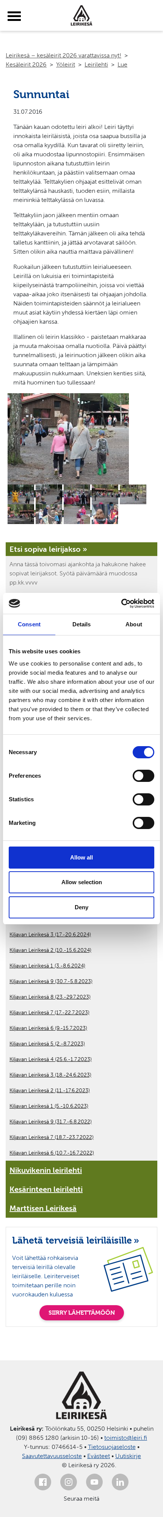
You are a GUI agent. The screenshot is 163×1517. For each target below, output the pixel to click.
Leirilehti (96, 64)
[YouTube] (94, 1482)
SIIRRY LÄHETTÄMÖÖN (82, 1312)
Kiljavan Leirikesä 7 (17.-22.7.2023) (49, 1012)
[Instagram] (68, 1482)
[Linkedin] (120, 1482)
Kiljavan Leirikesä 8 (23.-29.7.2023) (50, 997)
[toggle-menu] (14, 16)
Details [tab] (81, 624)
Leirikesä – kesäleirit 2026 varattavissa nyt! (63, 55)
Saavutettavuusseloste (52, 1456)
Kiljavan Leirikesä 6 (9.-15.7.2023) (48, 1028)
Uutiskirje (128, 1456)
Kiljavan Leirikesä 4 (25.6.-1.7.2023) (50, 1059)
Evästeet (98, 1456)
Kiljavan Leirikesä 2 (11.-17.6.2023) (49, 1090)
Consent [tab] (29, 624)
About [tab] (133, 624)
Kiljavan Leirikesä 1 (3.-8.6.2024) (47, 966)
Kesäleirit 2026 (26, 64)
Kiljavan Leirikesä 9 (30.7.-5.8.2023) (50, 981)
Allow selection (81, 882)
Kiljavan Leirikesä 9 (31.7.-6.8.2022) (50, 1121)
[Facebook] (42, 1482)
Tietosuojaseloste (112, 1446)
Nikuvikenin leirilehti (45, 1170)
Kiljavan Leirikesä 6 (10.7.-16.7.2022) (51, 1153)
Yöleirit (65, 64)
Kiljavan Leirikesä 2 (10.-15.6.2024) (50, 950)
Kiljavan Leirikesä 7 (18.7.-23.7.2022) (51, 1137)
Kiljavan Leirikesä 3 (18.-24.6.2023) (50, 1075)
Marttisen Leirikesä (43, 1208)
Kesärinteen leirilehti (46, 1189)
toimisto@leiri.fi (125, 1437)
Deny (81, 907)
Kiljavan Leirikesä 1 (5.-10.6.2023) (48, 1106)
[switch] (143, 776)
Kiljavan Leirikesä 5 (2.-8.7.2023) (47, 1043)
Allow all (81, 857)
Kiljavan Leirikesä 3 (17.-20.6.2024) (50, 934)
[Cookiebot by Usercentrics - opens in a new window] (121, 603)
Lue (122, 64)
